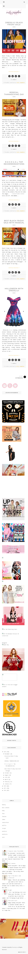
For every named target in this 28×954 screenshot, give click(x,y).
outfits (4, 825)
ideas (3, 819)
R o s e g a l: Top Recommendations (14, 163)
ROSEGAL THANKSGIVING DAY (14, 93)
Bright (10, 890)
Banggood (4, 643)
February (7, 781)
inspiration (5, 822)
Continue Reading (14, 71)
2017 (5, 788)
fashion (4, 816)
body (3, 810)
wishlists (4, 834)
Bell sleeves (11, 863)
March (6, 779)
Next (23, 108)
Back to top (21, 952)
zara (3, 837)
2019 (5, 751)
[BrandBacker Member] (9, 735)
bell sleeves (5, 807)
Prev (5, 108)
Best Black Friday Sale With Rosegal (14, 222)
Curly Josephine (20, 82)
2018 (5, 786)
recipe (4, 828)
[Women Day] (5, 644)
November (7, 754)
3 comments (13, 207)
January (7, 784)
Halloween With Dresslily (14, 290)
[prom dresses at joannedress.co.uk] (13, 603)
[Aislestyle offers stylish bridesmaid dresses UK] (11, 635)
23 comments (14, 79)
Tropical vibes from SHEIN (15, 851)
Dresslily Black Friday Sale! (14, 24)
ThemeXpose (15, 947)
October (7, 773)
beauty (4, 804)
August (7, 775)
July (6, 777)
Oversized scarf (12, 900)
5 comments (13, 363)
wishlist (4, 831)
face (3, 813)
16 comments (14, 149)
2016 (5, 790)
